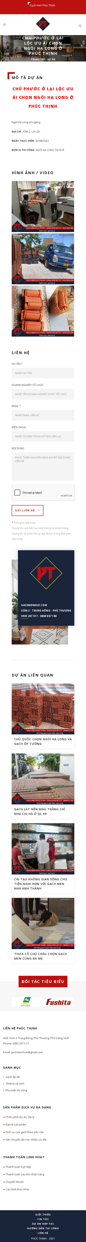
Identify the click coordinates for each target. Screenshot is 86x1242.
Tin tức (43, 1219)
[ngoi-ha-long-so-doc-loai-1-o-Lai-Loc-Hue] (43, 258)
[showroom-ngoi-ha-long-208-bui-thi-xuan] (43, 311)
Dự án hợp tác (43, 1223)
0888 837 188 (48, 616)
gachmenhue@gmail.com (27, 1052)
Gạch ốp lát (13, 1077)
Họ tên (17, 364)
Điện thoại (19, 427)
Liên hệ (43, 1232)
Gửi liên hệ (25, 510)
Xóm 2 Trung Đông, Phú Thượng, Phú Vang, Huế (39, 1038)
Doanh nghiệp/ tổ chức (27, 385)
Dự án (51, 59)
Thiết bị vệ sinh (15, 1083)
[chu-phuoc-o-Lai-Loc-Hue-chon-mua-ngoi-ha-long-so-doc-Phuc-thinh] (43, 206)
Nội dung (18, 448)
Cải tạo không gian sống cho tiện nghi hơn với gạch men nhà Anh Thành (40, 883)
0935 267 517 (29, 616)
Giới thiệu (43, 1214)
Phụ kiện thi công (16, 1090)
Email (16, 406)
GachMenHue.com (34, 605)
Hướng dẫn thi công (43, 1228)
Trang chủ (38, 59)
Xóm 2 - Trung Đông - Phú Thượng (46, 610)
